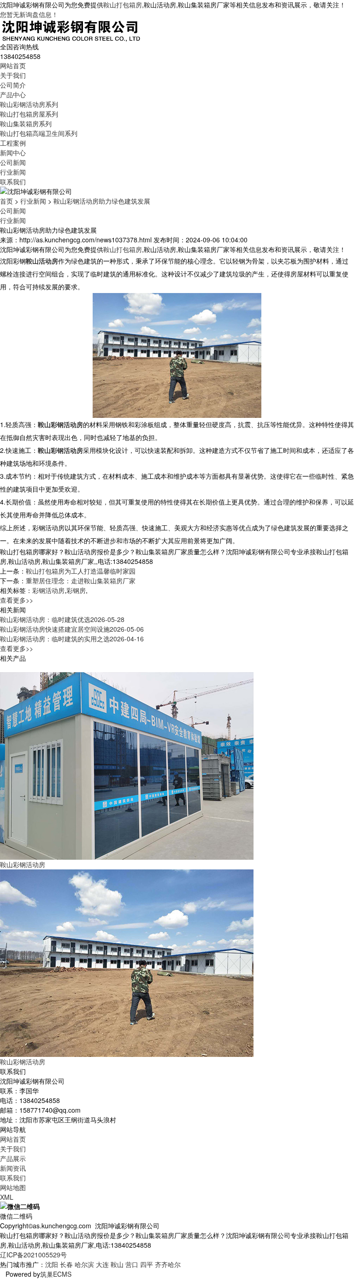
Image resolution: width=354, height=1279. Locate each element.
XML (6, 1197)
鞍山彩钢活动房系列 (29, 104)
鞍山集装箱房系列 (26, 123)
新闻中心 (13, 152)
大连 (102, 1264)
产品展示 (13, 1158)
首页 (6, 200)
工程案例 (13, 142)
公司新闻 (13, 162)
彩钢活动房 (48, 590)
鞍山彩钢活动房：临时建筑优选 (62, 619)
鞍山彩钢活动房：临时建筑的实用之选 (72, 638)
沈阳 (51, 1264)
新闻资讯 (13, 1168)
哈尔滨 (84, 1264)
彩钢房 (76, 590)
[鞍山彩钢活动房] (127, 764)
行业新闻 (13, 171)
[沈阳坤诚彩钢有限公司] (71, 29)
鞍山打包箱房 (122, 4)
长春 (66, 1264)
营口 (131, 1264)
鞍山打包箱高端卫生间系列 (38, 133)
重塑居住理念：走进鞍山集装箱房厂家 (81, 580)
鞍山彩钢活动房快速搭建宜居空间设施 (72, 629)
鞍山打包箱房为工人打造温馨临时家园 (81, 570)
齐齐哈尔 (168, 1264)
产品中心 (13, 94)
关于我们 (13, 75)
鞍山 (117, 1264)
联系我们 (13, 181)
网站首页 (13, 65)
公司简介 (13, 84)
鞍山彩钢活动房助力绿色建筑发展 (101, 200)
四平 (146, 1264)
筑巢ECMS (55, 1274)
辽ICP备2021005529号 (33, 1254)
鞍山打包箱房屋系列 (29, 113)
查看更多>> (16, 599)
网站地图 (13, 1187)
